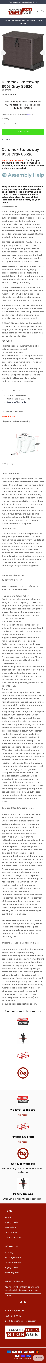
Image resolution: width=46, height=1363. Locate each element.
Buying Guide (11, 1222)
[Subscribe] (38, 1296)
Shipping (9, 1252)
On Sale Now (11, 1232)
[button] (37, 11)
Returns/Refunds (13, 1257)
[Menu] (2, 11)
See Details (23, 1115)
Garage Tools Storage (25, 1358)
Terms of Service (13, 1262)
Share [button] (7, 139)
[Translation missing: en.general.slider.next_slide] (42, 52)
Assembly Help (12, 1272)
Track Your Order (13, 1237)
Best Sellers (10, 1227)
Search (8, 1217)
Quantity (5, 119)
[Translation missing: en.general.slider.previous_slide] (3, 52)
